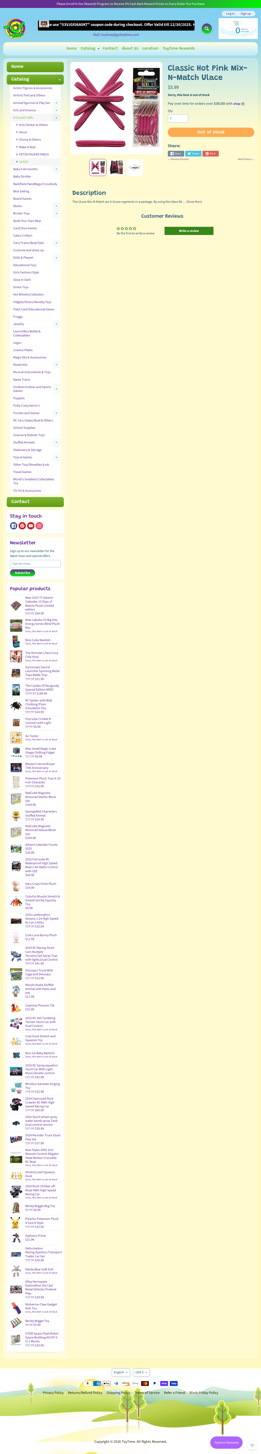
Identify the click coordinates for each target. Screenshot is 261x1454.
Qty (170, 111)
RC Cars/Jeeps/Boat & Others (33, 420)
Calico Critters (22, 235)
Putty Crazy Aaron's (26, 405)
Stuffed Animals (37, 443)
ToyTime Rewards (179, 49)
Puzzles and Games (37, 414)
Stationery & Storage (27, 450)
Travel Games (22, 472)
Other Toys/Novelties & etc (31, 464)
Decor (23, 132)
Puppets (19, 398)
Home (71, 49)
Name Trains (21, 379)
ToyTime (128, 1441)
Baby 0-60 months (37, 170)
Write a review (189, 231)
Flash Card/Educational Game (33, 309)
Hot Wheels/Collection (28, 294)
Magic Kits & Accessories (29, 357)
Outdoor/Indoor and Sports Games (37, 389)
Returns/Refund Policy (85, 1392)
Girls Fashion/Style (26, 272)
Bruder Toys (37, 214)
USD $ (139, 1372)
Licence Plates (23, 350)
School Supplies (24, 428)
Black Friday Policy (203, 1392)
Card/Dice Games (25, 228)
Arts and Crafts (37, 118)
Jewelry (37, 325)
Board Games (22, 198)
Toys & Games (37, 458)
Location (150, 49)
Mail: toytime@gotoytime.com (116, 35)
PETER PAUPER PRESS (34, 154)
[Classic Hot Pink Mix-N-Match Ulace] (98, 167)
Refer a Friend (174, 1392)
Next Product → (246, 159)
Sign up (246, 13)
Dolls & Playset (37, 258)
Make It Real (27, 147)
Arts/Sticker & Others (33, 125)
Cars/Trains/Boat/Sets (37, 244)
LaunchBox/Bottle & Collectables (27, 333)
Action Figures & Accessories (32, 88)
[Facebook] (13, 525)
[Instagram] (39, 525)
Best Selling (21, 191)
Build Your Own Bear (27, 221)
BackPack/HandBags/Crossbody (35, 184)
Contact (110, 49)
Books (37, 207)
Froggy (18, 316)
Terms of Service (147, 1392)
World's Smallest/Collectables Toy (33, 481)
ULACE (23, 162)
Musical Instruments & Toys (32, 372)
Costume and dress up (28, 250)
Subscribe (22, 573)
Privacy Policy (53, 1392)
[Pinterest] (22, 525)
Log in (230, 13)
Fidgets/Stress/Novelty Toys (32, 302)
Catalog (91, 50)
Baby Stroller (22, 176)
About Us (130, 49)
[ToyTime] (14, 28)
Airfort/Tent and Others (29, 95)
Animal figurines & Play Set (37, 104)
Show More (194, 202)
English (119, 1372)
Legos (17, 343)
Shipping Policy (118, 1392)
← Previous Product (178, 159)
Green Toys (21, 287)
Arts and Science (37, 111)
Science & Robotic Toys (29, 435)
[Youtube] (30, 525)
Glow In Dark (22, 280)
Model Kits (37, 366)
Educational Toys (24, 265)
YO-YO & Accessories (27, 490)
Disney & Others (30, 139)
